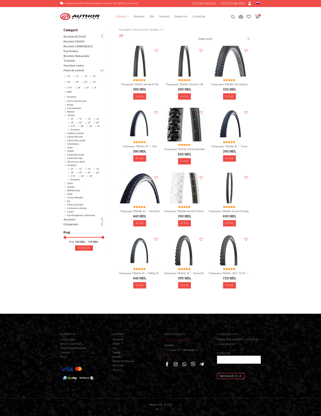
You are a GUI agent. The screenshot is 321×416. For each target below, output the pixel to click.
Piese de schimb (74, 70)
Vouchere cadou (74, 65)
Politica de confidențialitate (73, 348)
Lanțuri (70, 211)
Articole (116, 343)
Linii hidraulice (74, 108)
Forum (63, 356)
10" (68, 76)
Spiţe (69, 194)
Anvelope (71, 165)
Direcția (71, 187)
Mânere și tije (73, 190)
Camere (71, 115)
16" (94, 76)
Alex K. (162, 409)
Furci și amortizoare (76, 101)
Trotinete (69, 60)
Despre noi (180, 16)
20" (77, 82)
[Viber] (193, 364)
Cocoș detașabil (75, 197)
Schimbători (73, 144)
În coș (140, 96)
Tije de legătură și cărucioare (81, 215)
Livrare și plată (67, 339)
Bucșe (70, 104)
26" (94, 82)
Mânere (70, 111)
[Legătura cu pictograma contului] (249, 3)
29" (87, 87)
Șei (68, 201)
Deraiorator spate (75, 154)
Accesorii (71, 97)
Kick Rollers (71, 51)
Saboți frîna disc (75, 137)
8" (95, 87)
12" (77, 76)
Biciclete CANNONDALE (78, 46)
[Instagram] (175, 364)
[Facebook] (167, 364)
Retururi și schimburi (70, 343)
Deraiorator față (74, 158)
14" (85, 76)
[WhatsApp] (184, 364)
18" (68, 82)
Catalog (120, 16)
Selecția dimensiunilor (123, 361)
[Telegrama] (201, 364)
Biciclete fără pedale (76, 56)
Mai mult (169, 354)
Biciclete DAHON (74, 41)
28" (79, 87)
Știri (151, 16)
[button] (156, 50)
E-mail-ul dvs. (224, 353)
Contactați (198, 16)
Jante (70, 147)
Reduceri (139, 16)
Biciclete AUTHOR (75, 36)
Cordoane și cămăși (76, 208)
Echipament (71, 224)
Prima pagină (125, 30)
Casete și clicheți (75, 133)
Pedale (70, 151)
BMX (69, 92)
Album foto (118, 365)
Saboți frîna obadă (76, 140)
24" (85, 82)
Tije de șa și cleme (76, 161)
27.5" (69, 87)
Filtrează (84, 248)
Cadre (70, 183)
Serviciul (164, 16)
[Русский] (258, 3)
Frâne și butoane (75, 204)
